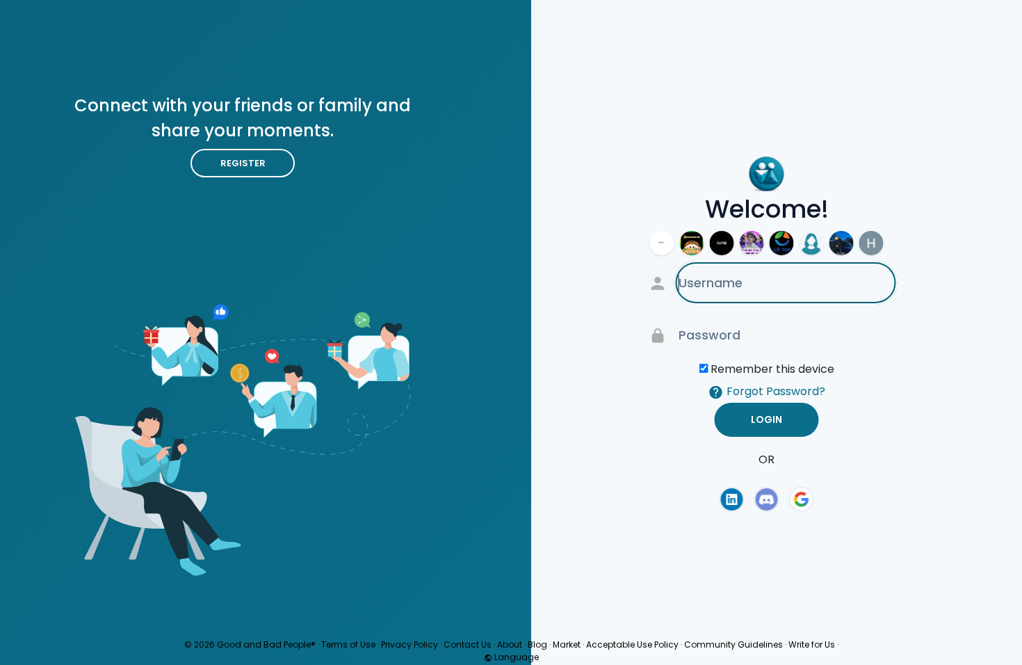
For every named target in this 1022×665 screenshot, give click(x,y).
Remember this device (772, 369)
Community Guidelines (733, 644)
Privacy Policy (409, 644)
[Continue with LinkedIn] (731, 499)
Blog (537, 644)
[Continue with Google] (801, 499)
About (509, 644)
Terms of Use (348, 644)
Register (243, 163)
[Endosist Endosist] (662, 243)
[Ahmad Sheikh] (841, 243)
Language (515, 657)
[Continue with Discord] (766, 499)
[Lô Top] (782, 243)
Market (567, 644)
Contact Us (468, 644)
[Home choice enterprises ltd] (871, 243)
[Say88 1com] (722, 243)
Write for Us (811, 644)
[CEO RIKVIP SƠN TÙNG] (752, 243)
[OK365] (692, 243)
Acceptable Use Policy (632, 644)
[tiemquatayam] (812, 243)
